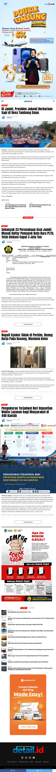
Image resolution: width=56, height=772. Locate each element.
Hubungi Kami (46, 762)
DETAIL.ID (9, 117)
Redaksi (31, 762)
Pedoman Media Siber (23, 762)
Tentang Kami (38, 762)
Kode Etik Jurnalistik (12, 762)
